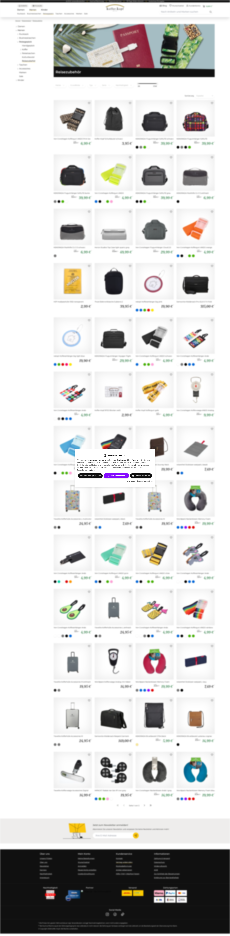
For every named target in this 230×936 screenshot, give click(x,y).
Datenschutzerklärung (145, 481)
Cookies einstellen (142, 476)
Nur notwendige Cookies (90, 476)
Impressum (131, 481)
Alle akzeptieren (117, 476)
